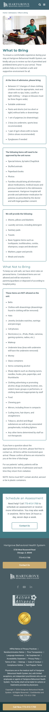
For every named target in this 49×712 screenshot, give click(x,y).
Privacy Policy (34, 659)
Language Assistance (15, 655)
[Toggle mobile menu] (44, 4)
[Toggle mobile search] (40, 4)
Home (5, 13)
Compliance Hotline (15, 665)
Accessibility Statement (16, 659)
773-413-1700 (31, 503)
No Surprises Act (33, 655)
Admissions (12, 13)
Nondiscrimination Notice (14, 652)
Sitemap (21, 662)
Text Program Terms (34, 665)
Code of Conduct (34, 662)
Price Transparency (34, 652)
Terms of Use (10, 662)
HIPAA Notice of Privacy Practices (23, 649)
